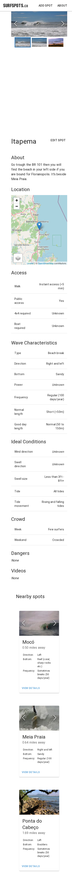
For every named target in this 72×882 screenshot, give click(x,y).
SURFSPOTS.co (15, 5)
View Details (31, 688)
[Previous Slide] (15, 24)
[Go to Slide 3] (56, 42)
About (62, 5)
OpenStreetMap (46, 263)
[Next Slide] (62, 24)
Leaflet (30, 263)
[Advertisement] (36, 90)
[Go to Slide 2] (39, 42)
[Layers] (18, 258)
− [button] (16, 206)
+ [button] (16, 200)
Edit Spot (58, 140)
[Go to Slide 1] (23, 42)
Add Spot (46, 5)
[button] (39, 24)
